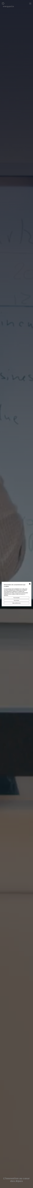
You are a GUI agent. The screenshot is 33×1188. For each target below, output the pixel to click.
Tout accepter (16, 597)
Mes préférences (17, 603)
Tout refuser (16, 600)
